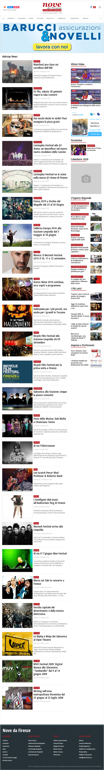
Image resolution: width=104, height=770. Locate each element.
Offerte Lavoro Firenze (60, 740)
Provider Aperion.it (84, 746)
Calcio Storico (32, 740)
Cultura (40, 18)
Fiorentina (74, 18)
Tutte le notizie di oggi (10, 758)
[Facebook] (91, 7)
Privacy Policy (83, 752)
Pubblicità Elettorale (85, 755)
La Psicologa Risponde (35, 749)
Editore (81, 740)
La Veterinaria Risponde (35, 752)
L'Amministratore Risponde (36, 743)
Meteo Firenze (58, 749)
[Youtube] (94, 7)
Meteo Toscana (58, 752)
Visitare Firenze (58, 743)
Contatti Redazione (85, 743)
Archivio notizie (7, 760)
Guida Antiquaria (33, 755)
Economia (22, 18)
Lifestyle (50, 18)
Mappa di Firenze (59, 746)
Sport (31, 18)
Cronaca (11, 18)
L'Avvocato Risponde (34, 746)
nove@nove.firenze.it (85, 758)
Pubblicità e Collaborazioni (87, 749)
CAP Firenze (57, 755)
